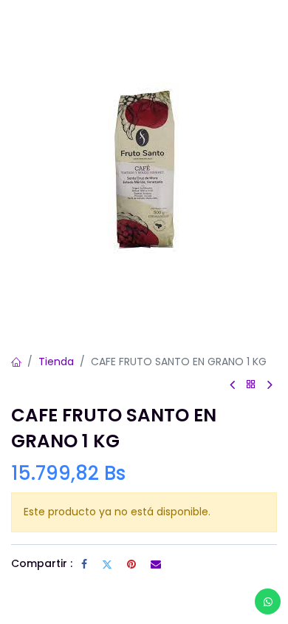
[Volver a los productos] (251, 385)
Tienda (56, 361)
